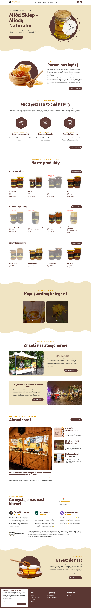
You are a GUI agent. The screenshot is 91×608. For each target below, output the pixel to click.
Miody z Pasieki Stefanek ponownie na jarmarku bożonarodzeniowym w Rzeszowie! (30, 474)
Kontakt (52, 2)
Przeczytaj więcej (37, 399)
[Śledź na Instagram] (81, 2)
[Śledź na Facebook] (78, 2)
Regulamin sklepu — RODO (52, 597)
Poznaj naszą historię (75, 88)
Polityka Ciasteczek (6, 601)
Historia (44, 2)
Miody (35, 2)
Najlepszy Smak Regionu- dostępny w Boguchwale (72, 457)
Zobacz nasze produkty (16, 37)
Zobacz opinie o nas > (63, 504)
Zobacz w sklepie (76, 171)
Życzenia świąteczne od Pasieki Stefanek (72, 430)
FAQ (48, 2)
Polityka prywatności (51, 595)
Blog (66, 432)
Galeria (39, 2)
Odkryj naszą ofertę (76, 147)
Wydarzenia (12, 477)
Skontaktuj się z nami (70, 370)
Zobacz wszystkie (76, 420)
